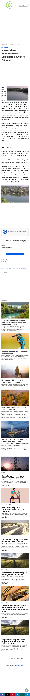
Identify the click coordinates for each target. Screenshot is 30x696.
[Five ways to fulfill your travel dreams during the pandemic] (15, 370)
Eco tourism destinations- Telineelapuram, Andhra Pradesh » (17, 241)
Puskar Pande (11, 230)
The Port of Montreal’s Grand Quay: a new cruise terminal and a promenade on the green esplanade (15, 441)
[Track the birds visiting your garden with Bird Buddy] (15, 341)
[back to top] (27, 690)
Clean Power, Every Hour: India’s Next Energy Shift (12, 477)
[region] (15, 29)
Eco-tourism (16, 44)
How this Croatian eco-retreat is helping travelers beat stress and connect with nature (13, 322)
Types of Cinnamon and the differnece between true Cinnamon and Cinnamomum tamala (15, 608)
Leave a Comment (15, 254)
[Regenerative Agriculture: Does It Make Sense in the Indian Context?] (15, 627)
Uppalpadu (23, 268)
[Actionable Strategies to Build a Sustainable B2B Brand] (15, 527)
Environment (10, 44)
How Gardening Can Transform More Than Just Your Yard (13, 509)
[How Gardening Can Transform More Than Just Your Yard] (15, 495)
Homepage (3, 44)
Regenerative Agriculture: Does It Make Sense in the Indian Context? (13, 641)
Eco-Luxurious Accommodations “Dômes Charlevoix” (13, 409)
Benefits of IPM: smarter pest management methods (14, 574)
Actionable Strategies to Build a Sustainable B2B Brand (14, 540)
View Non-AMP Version (19, 665)
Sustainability (5, 536)
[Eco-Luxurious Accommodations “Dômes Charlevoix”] (15, 398)
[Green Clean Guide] (9, 5)
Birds (2, 268)
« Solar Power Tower (7, 247)
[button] (18, 93)
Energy (3, 472)
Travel (17, 268)
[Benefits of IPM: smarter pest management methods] (15, 560)
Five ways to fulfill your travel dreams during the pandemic (12, 381)
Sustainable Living (6, 504)
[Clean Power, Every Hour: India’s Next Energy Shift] (15, 464)
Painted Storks (10, 268)
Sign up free (23, 5)
